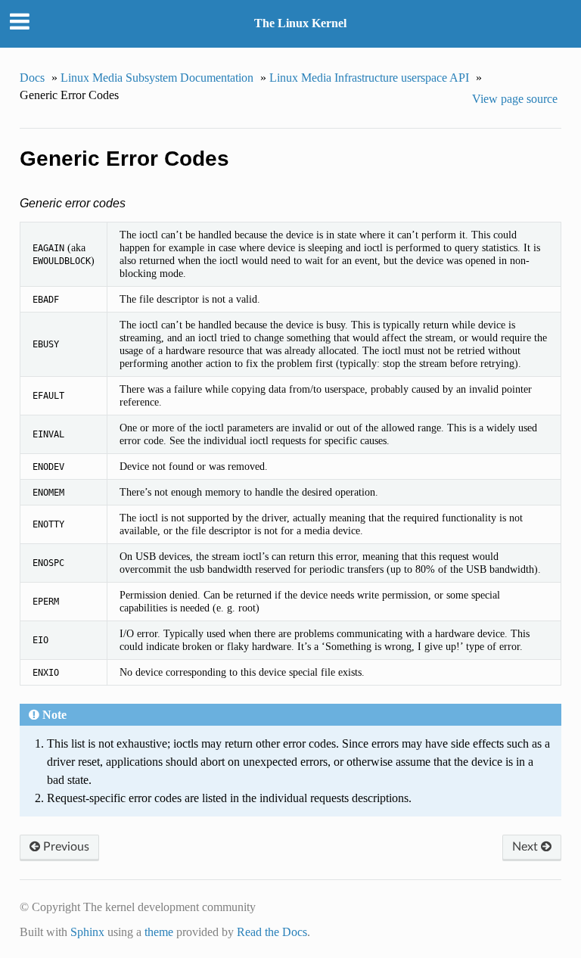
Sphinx (87, 931)
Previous (64, 847)
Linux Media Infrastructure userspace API (369, 77)
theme (158, 931)
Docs (32, 77)
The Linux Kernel (300, 23)
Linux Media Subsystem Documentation (157, 77)
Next (526, 847)
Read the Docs (272, 931)
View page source (515, 98)
